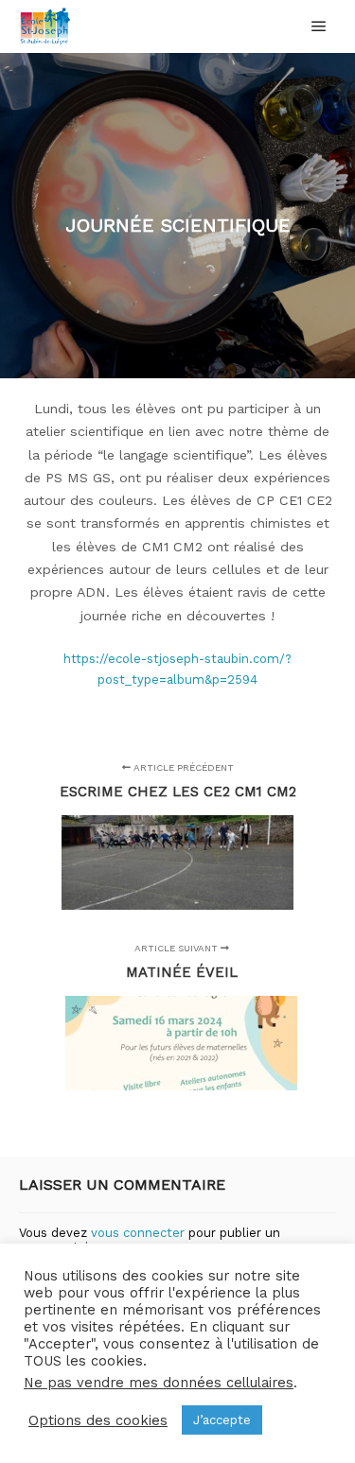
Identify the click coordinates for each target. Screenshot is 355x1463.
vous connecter (138, 1233)
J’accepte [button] (222, 1420)
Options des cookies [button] (98, 1420)
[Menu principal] (319, 26)
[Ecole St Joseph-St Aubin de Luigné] (45, 26)
